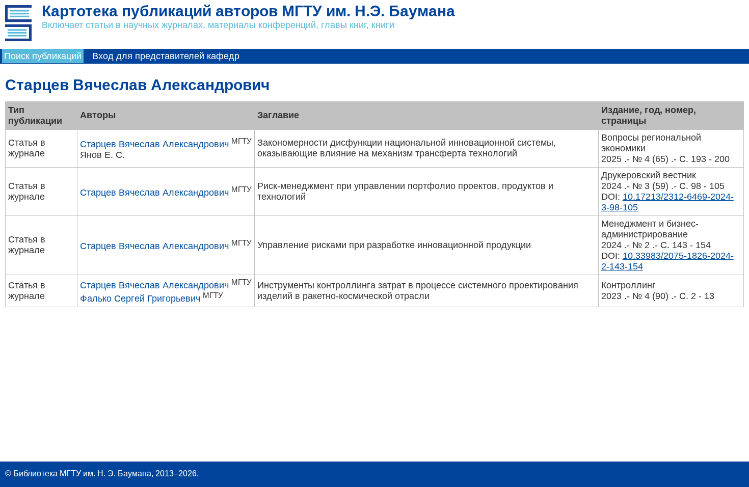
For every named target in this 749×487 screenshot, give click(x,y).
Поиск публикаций (43, 56)
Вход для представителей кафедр (165, 56)
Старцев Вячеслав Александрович (154, 144)
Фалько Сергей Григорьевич (140, 298)
